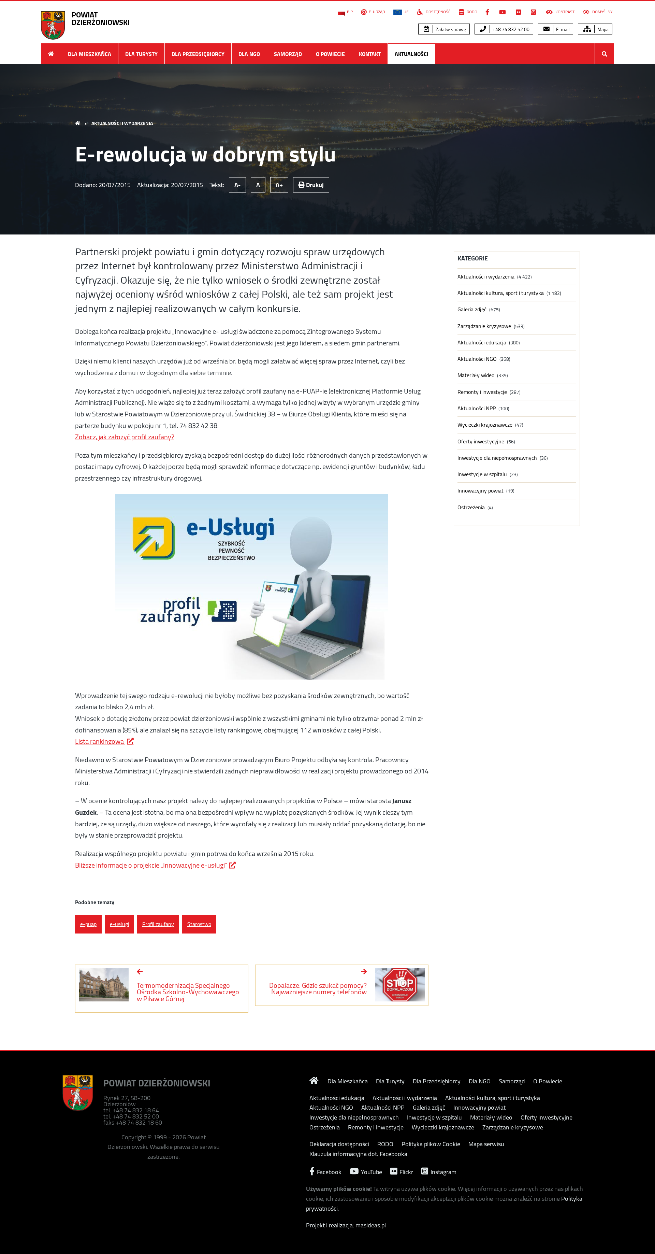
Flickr (405, 1171)
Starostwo (199, 924)
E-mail (562, 29)
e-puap (88, 924)
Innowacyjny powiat (480, 491)
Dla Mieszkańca (89, 54)
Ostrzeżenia (471, 507)
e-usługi (119, 924)
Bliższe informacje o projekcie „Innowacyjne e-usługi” (151, 865)
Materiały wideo (475, 375)
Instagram (442, 1171)
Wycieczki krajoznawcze (484, 425)
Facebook (328, 1171)
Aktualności (411, 54)
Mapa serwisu (486, 1144)
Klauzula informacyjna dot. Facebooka (358, 1154)
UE (406, 12)
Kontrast (564, 12)
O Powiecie (330, 54)
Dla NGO (249, 54)
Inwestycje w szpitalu (482, 474)
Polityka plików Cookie (431, 1144)
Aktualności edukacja (481, 342)
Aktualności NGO (477, 359)
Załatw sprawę (450, 29)
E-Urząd (377, 12)
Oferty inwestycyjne (480, 441)
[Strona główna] (51, 53)
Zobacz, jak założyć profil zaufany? (124, 436)
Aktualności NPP (476, 408)
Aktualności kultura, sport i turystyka (500, 293)
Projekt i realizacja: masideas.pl (346, 1225)
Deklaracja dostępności (339, 1144)
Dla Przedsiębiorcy (198, 54)
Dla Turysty (141, 54)
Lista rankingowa (100, 741)
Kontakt (370, 54)
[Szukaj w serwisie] (604, 53)
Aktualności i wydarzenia (122, 123)
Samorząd (288, 54)
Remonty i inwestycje (482, 392)
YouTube (371, 1171)
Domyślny (601, 12)
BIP (350, 12)
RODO (471, 12)
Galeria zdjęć (471, 309)
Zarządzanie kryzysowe (484, 326)
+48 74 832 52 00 (510, 29)
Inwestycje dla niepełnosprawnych (497, 458)
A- (237, 184)
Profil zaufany (158, 924)
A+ (279, 184)
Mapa (602, 29)
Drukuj (314, 184)
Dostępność (438, 12)
